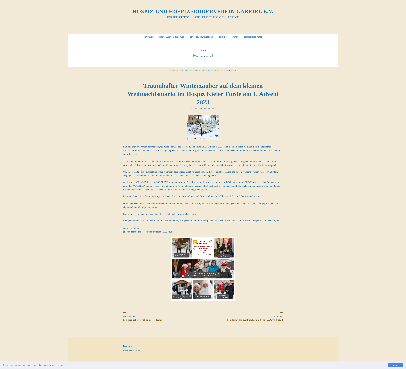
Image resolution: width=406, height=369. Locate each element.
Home (169, 70)
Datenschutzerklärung (131, 351)
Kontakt (223, 37)
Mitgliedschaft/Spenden (201, 37)
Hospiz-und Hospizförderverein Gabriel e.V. (203, 11)
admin (195, 108)
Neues (235, 37)
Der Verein (149, 37)
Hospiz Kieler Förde (253, 37)
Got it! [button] (395, 365)
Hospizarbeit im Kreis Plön (171, 37)
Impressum (127, 346)
